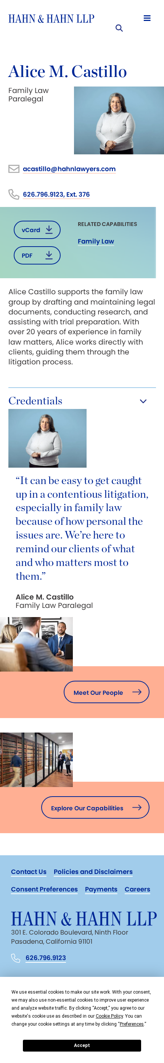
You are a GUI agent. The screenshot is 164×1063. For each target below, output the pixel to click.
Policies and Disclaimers (93, 871)
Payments (101, 889)
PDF (27, 256)
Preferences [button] (132, 1024)
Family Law (96, 241)
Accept (82, 1045)
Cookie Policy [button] (109, 1016)
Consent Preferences (44, 889)
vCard (31, 230)
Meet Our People (98, 693)
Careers (137, 889)
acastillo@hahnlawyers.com (69, 168)
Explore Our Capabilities (87, 808)
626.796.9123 (46, 958)
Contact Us (29, 871)
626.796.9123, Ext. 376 (56, 194)
